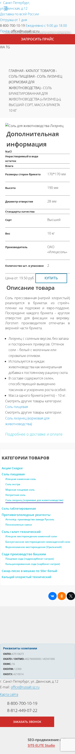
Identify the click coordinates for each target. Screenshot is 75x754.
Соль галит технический (21, 532)
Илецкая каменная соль (20, 479)
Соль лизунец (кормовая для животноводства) (34, 500)
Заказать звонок (27, 722)
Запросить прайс (37, 39)
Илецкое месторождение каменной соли (31, 536)
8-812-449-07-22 (22, 710)
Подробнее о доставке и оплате (33, 434)
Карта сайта (9, 694)
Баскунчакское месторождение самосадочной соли (37, 542)
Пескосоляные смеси (18, 524)
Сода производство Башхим (24, 554)
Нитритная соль (15, 495)
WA (2, 47)
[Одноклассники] (62, 596)
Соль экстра (12, 484)
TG (8, 47)
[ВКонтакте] (52, 596)
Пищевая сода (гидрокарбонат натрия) (29, 558)
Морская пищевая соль (20, 489)
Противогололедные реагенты (26, 515)
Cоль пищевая (13, 474)
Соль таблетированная (19, 508)
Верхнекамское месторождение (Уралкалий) (33, 547)
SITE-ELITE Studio (41, 745)
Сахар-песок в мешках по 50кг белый (29, 571)
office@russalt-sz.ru (25, 31)
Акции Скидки (12, 468)
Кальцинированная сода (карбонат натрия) (32, 564)
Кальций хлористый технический (26, 577)
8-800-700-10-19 (12, 25)
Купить (51, 278)
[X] (71, 596)
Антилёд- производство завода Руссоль (29, 519)
